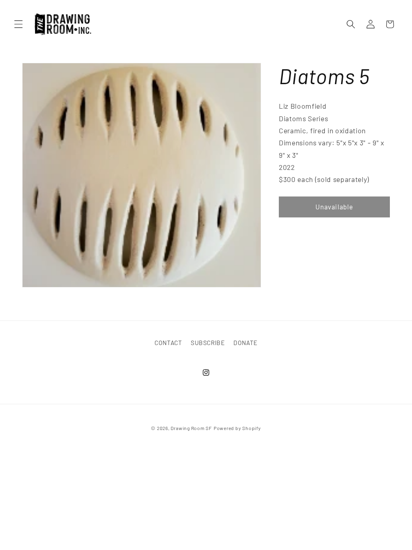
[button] (18, 24)
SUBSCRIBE (208, 342)
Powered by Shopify (237, 428)
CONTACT (168, 342)
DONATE (245, 342)
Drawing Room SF (191, 428)
